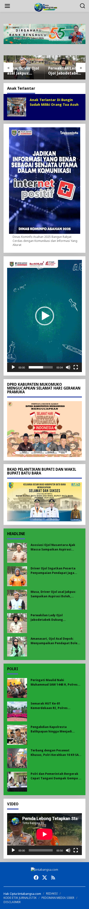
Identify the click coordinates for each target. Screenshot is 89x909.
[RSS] (53, 877)
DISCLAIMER (12, 902)
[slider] (41, 367)
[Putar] (13, 367)
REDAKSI (52, 893)
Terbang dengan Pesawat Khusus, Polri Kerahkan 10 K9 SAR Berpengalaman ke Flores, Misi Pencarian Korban (55, 753)
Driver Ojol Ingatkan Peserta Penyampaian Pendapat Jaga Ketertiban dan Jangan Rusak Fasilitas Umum (53, 571)
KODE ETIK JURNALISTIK (20, 898)
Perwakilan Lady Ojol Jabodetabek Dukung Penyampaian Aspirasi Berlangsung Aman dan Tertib (64, 71)
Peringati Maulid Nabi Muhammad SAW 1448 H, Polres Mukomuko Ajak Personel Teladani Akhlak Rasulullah (54, 682)
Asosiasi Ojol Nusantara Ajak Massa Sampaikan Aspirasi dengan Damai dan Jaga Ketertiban (53, 547)
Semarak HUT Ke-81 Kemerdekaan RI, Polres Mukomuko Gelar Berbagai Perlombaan (51, 706)
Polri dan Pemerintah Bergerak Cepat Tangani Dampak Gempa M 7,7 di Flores (56, 776)
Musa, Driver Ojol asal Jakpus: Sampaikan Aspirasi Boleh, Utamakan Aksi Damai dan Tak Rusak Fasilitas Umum (23, 71)
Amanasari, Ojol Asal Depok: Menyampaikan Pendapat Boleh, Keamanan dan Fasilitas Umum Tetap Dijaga (55, 641)
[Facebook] (36, 877)
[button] (44, 315)
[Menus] (7, 5)
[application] (44, 316)
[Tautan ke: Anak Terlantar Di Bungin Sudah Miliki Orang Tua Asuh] (16, 106)
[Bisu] (68, 367)
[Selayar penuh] (75, 367)
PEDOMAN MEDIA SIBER (58, 898)
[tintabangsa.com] (45, 6)
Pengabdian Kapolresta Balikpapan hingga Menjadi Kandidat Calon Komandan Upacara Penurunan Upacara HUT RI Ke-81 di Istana (56, 729)
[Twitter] (45, 877)
